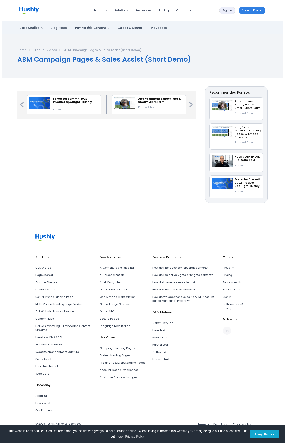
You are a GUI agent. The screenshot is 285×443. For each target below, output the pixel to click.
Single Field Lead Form (50, 345)
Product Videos (45, 50)
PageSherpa (44, 275)
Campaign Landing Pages (117, 348)
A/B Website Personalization (54, 311)
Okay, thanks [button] (264, 434)
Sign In (227, 297)
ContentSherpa (45, 290)
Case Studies (29, 28)
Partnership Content (90, 28)
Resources (143, 10)
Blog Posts (59, 28)
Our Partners (44, 410)
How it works (43, 403)
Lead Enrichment (46, 366)
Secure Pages (109, 319)
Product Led (160, 337)
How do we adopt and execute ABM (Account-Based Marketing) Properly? (183, 299)
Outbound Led (162, 352)
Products (100, 10)
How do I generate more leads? (174, 282)
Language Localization (115, 326)
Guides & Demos (130, 28)
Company (183, 10)
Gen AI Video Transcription (118, 297)
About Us (41, 396)
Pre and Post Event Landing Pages (122, 363)
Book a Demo (232, 290)
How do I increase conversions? (174, 290)
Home (21, 50)
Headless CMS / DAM (49, 337)
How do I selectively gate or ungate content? (182, 275)
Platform (228, 268)
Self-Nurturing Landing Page (54, 297)
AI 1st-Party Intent (111, 282)
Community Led (162, 323)
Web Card (42, 374)
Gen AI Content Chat (113, 290)
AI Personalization (112, 275)
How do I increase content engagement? (180, 268)
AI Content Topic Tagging (117, 268)
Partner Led (160, 345)
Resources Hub (233, 282)
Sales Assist (43, 359)
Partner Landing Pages (115, 355)
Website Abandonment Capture (57, 352)
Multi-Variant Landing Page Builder (58, 304)
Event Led (158, 330)
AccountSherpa (46, 282)
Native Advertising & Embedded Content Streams (62, 328)
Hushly (50, 424)
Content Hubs (44, 319)
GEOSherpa (43, 268)
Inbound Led (160, 359)
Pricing (164, 10)
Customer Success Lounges (118, 377)
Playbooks (159, 28)
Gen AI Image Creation (115, 304)
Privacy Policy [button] (135, 436)
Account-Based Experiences (119, 370)
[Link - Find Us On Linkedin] (227, 331)
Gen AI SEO (107, 311)
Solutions (121, 10)
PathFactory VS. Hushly (233, 306)
